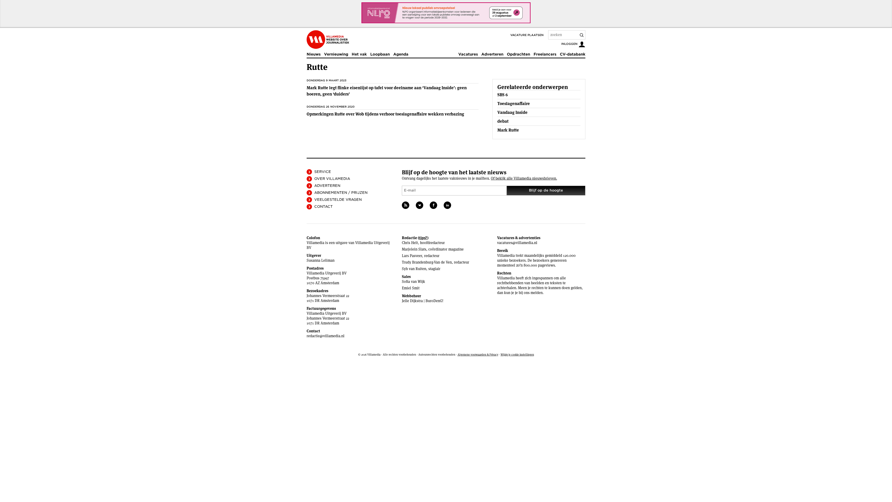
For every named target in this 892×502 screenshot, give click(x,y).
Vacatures (468, 54)
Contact (323, 207)
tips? (423, 237)
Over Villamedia (332, 179)
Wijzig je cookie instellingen (517, 354)
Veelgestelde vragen (338, 200)
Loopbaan (380, 54)
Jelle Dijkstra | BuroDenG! (422, 300)
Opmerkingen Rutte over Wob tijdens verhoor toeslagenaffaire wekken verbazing (385, 114)
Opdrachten (518, 54)
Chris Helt (410, 242)
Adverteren (492, 54)
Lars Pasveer (412, 255)
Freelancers (545, 54)
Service (322, 172)
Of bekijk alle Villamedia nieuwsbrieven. (524, 178)
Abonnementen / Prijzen (340, 193)
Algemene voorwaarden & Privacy (478, 354)
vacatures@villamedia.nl (517, 242)
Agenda (400, 54)
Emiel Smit (411, 288)
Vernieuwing (336, 54)
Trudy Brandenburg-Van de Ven (427, 262)
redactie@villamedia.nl (325, 336)
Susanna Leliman (320, 260)
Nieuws (314, 54)
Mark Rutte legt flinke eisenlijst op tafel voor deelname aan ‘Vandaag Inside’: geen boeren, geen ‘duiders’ (387, 91)
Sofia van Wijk (413, 281)
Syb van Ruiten (414, 268)
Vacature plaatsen (527, 35)
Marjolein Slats (414, 249)
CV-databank (572, 54)
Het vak (359, 54)
